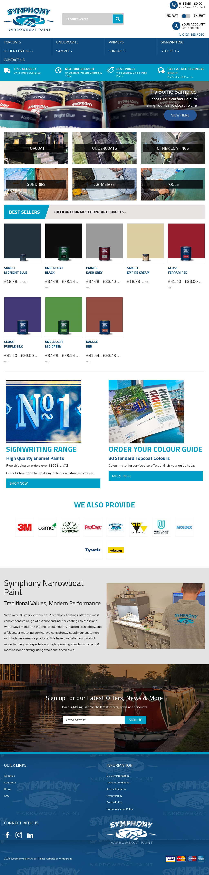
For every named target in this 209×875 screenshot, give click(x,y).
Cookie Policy (114, 705)
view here (180, 115)
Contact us (14, 59)
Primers (116, 42)
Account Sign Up (116, 692)
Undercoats (67, 42)
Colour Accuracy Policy (120, 712)
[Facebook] (7, 738)
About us (9, 679)
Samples (64, 51)
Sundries (117, 51)
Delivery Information (118, 679)
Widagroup (65, 762)
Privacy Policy (114, 699)
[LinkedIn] (30, 738)
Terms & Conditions (118, 686)
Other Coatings (18, 51)
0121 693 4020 (193, 34)
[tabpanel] (104, 104)
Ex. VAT (199, 15)
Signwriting (172, 42)
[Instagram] (19, 738)
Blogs (7, 692)
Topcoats (12, 42)
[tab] (102, 124)
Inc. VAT (172, 15)
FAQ (6, 699)
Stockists (170, 51)
